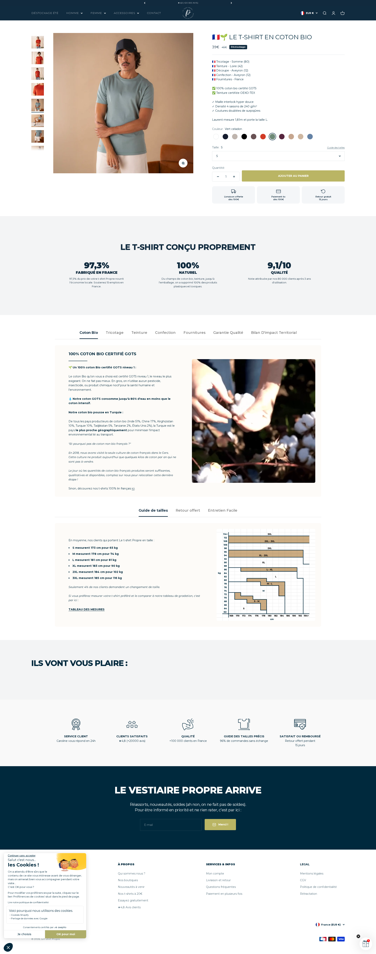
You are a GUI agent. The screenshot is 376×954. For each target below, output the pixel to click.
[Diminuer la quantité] (218, 176)
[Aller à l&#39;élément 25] (37, 105)
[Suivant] (231, 3)
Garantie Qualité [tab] (228, 332)
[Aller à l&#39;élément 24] (37, 90)
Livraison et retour (218, 880)
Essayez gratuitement (133, 900)
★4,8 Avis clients (129, 907)
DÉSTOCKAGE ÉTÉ (44, 13)
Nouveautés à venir (131, 887)
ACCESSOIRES (124, 13)
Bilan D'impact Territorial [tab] (274, 332)
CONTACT (154, 13)
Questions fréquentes (221, 887)
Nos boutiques (128, 880)
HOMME (72, 13)
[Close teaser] (358, 936)
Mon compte (215, 873)
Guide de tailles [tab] (153, 510)
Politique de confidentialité (318, 887)
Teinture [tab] (139, 332)
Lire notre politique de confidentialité (28, 902)
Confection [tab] (165, 332)
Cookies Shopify (20, 914)
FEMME (96, 13)
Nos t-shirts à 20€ (130, 894)
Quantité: (218, 168)
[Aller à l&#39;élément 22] (37, 58)
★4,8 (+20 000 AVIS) (188, 3)
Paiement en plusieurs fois (224, 894)
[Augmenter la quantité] (234, 176)
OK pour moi (65, 934)
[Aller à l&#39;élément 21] (37, 43)
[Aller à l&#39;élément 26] (37, 121)
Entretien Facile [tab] (222, 510)
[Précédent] (144, 3)
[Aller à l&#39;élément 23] (37, 74)
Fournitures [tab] (194, 332)
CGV (303, 880)
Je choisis (24, 934)
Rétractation (308, 894)
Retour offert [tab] (188, 510)
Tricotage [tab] (115, 332)
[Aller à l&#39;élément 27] (37, 137)
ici (133, 488)
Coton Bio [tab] (89, 332)
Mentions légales (311, 873)
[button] (8, 947)
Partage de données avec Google (29, 918)
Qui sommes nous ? (131, 873)
